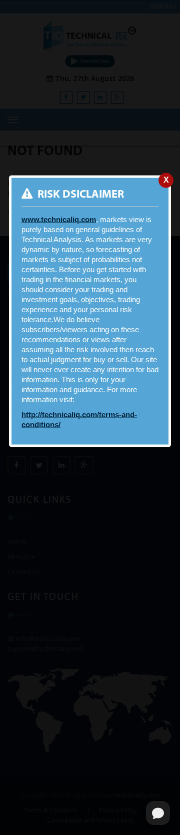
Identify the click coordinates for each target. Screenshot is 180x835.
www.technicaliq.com (59, 219)
